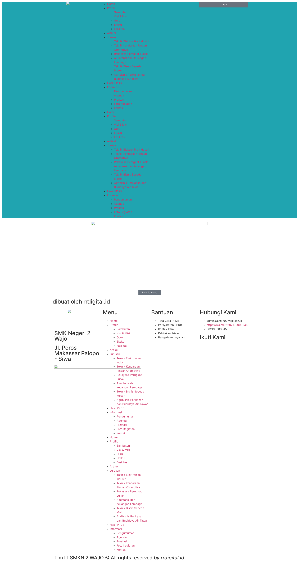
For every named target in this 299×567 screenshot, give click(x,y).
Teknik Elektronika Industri (131, 41)
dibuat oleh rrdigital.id (81, 301)
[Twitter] (211, 348)
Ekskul (118, 24)
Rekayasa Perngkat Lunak (131, 54)
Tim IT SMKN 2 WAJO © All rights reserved (119, 558)
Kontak (118, 108)
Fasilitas (119, 29)
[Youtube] (219, 348)
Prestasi (119, 99)
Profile (111, 8)
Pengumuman (123, 91)
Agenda (119, 95)
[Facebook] (204, 348)
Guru (117, 20)
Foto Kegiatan (123, 103)
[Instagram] (226, 348)
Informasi (113, 87)
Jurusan (112, 37)
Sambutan (120, 12)
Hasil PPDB (114, 83)
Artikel (111, 33)
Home (111, 4)
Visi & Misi (120, 16)
